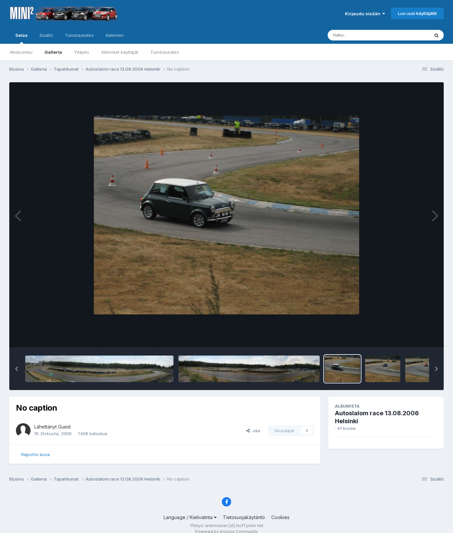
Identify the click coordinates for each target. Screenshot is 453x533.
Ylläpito (81, 52)
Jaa (255, 430)
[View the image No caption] (342, 369)
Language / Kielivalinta (188, 517)
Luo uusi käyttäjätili (417, 13)
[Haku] (436, 35)
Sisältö (46, 35)
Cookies (280, 517)
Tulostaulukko (164, 52)
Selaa (21, 35)
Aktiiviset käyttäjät (119, 52)
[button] (16, 369)
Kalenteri (115, 35)
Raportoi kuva (35, 454)
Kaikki (414, 35)
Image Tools (416, 335)
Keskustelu (21, 52)
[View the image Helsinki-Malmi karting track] (99, 369)
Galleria (53, 52)
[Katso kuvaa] (226, 214)
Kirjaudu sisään (363, 13)
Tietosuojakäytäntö (244, 517)
